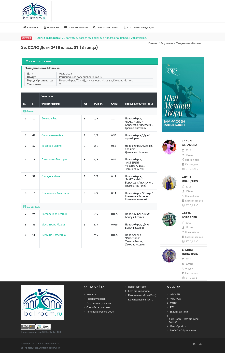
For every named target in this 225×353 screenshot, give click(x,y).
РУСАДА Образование (183, 330)
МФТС (173, 302)
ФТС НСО (175, 298)
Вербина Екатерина (54, 234)
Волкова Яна (49, 118)
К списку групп (40, 61)
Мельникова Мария (53, 224)
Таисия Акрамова (189, 143)
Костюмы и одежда (139, 290)
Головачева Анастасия (56, 193)
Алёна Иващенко (190, 179)
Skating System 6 (179, 311)
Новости (91, 294)
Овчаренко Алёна (52, 135)
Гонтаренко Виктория (55, 159)
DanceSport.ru (178, 326)
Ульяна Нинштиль (190, 252)
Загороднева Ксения (54, 213)
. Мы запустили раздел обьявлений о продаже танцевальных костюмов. (91, 37)
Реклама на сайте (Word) (142, 295)
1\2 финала (33, 206)
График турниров (96, 298)
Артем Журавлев (189, 215)
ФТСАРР (175, 294)
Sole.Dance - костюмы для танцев (183, 320)
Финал (30, 111)
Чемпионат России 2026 (100, 311)
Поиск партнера (137, 286)
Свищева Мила (51, 176)
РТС (172, 307)
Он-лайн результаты (98, 307)
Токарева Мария (52, 145)
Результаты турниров (98, 302)
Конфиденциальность (140, 299)
